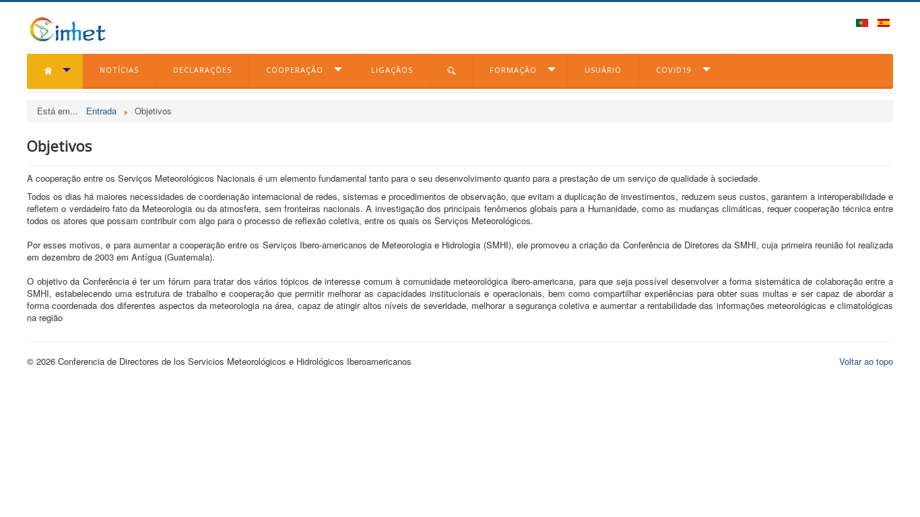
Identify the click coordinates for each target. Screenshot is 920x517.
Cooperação (294, 70)
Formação (513, 70)
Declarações (202, 70)
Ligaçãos (392, 70)
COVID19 (674, 70)
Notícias (119, 70)
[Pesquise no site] (451, 71)
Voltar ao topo (866, 361)
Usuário (603, 70)
